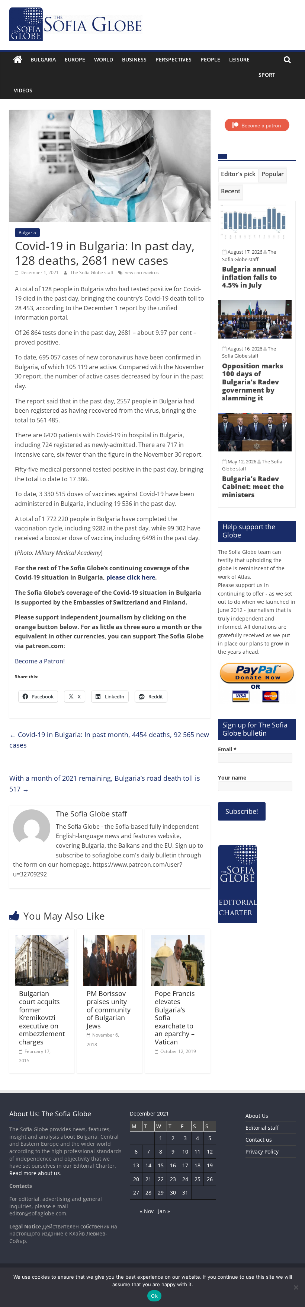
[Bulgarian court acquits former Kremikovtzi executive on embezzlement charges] (42, 939)
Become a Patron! (40, 661)
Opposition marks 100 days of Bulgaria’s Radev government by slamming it (252, 381)
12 (210, 1151)
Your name (232, 777)
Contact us (258, 1139)
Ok (154, 1296)
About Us (256, 1115)
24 (185, 1179)
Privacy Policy (262, 1151)
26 (210, 1179)
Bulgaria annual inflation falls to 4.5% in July (249, 276)
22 (161, 1179)
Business (134, 59)
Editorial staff (262, 1127)
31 (185, 1192)
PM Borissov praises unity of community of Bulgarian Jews (109, 1009)
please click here (130, 577)
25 (197, 1179)
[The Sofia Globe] (17, 59)
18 (197, 1165)
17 (185, 1165)
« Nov (147, 1211)
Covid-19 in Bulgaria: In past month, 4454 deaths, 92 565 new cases (109, 740)
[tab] (238, 175)
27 (136, 1192)
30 (173, 1192)
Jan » (164, 1211)
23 (173, 1179)
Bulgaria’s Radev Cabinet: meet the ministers (253, 486)
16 (173, 1165)
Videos (23, 90)
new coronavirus (142, 272)
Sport (267, 74)
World (103, 59)
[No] (295, 1287)
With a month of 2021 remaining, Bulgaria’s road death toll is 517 (104, 783)
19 (210, 1165)
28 (148, 1192)
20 (136, 1179)
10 (185, 1151)
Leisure (239, 59)
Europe (75, 59)
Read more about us (34, 1173)
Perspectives (173, 59)
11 (197, 1151)
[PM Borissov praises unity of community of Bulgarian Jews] (110, 939)
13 (136, 1165)
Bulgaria (43, 59)
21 (148, 1179)
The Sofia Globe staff (92, 272)
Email (227, 749)
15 (161, 1165)
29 (161, 1192)
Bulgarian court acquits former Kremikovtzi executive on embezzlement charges (42, 1017)
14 (148, 1165)
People (210, 59)
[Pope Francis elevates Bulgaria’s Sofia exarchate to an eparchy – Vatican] (178, 939)
